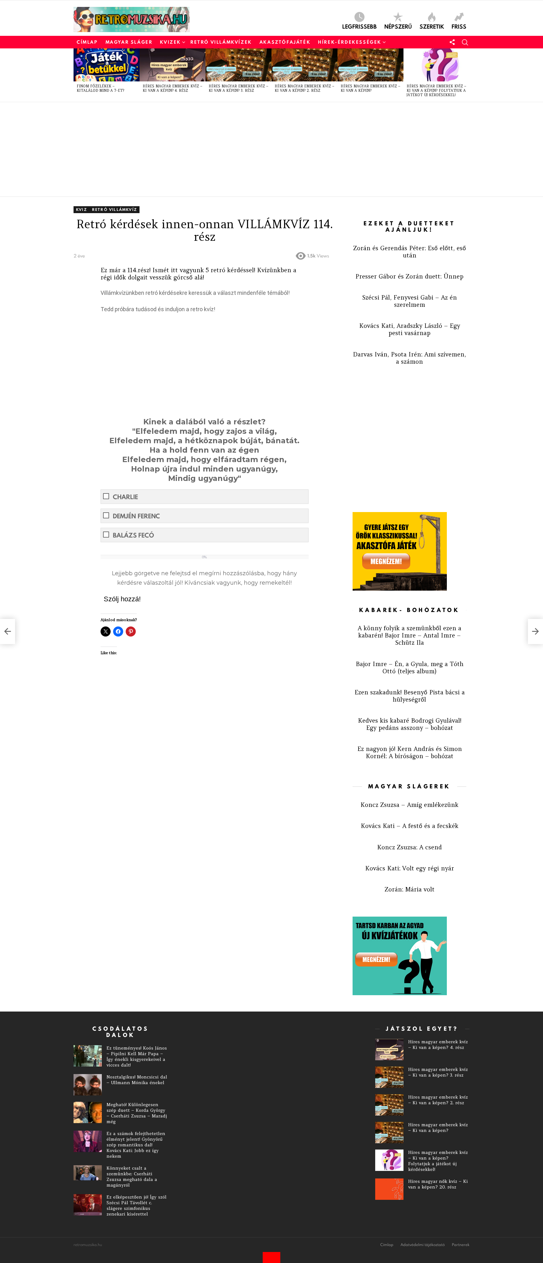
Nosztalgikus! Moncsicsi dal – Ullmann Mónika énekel (137, 1079)
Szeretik (432, 26)
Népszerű (398, 26)
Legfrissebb (359, 26)
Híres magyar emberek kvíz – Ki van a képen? (370, 88)
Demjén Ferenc (136, 516)
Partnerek (460, 1245)
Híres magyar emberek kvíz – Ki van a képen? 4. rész (172, 88)
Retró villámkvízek (221, 42)
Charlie (125, 496)
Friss (459, 26)
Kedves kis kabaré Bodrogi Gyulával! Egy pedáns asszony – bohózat (409, 724)
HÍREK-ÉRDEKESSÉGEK (349, 42)
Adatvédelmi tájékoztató (423, 1245)
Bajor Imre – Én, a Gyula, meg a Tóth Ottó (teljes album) (409, 667)
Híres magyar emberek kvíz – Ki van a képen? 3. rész (238, 88)
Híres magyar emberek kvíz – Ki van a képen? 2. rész (304, 88)
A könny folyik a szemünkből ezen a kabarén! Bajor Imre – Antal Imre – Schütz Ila (409, 635)
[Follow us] (452, 42)
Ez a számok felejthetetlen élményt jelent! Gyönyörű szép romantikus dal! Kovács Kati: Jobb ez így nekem (136, 1145)
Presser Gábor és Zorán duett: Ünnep (409, 276)
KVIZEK (170, 42)
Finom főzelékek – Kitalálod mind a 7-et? (100, 88)
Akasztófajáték (285, 42)
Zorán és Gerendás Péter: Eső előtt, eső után (409, 251)
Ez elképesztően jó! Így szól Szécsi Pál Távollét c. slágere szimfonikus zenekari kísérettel (137, 1205)
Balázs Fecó (133, 535)
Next (466, 75)
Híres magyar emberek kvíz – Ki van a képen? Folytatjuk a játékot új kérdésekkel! (436, 90)
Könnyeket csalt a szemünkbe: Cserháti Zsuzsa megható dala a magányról (132, 1176)
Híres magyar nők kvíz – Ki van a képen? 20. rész (438, 1184)
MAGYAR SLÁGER (129, 42)
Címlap (87, 42)
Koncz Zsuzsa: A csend (409, 847)
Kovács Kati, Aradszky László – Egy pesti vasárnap (409, 329)
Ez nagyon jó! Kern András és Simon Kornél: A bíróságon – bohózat (409, 752)
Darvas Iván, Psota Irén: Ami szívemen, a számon (409, 357)
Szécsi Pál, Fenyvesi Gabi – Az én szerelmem (409, 301)
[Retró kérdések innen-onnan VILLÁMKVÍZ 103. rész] (7, 631)
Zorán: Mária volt (410, 889)
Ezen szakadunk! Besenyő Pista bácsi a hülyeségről (409, 695)
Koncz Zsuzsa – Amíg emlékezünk (409, 804)
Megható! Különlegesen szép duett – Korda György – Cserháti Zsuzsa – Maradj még (137, 1113)
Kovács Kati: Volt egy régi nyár (409, 868)
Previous (77, 75)
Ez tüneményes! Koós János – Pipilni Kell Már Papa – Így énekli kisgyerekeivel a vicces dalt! (137, 1056)
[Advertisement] (262, 149)
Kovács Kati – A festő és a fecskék (409, 826)
